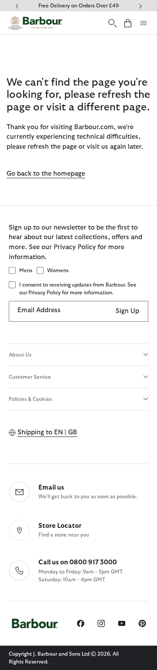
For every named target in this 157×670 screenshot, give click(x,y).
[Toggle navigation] (143, 23)
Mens (25, 270)
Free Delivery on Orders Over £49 (78, 5)
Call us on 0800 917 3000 (77, 562)
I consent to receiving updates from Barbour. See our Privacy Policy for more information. (78, 288)
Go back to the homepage (46, 173)
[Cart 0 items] (127, 23)
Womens (57, 270)
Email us (51, 487)
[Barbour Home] (35, 23)
